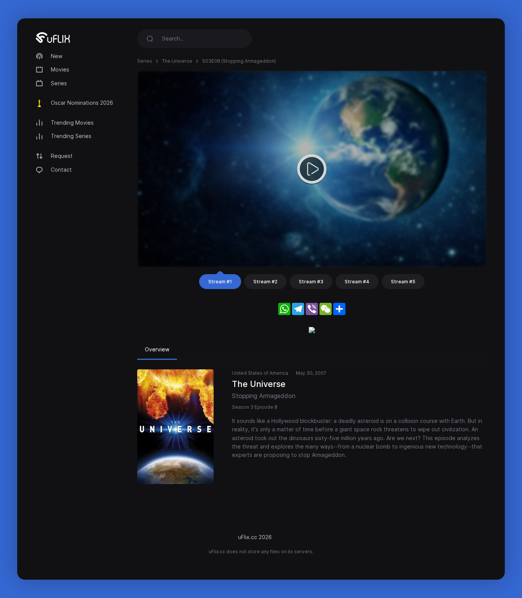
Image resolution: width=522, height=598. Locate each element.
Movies (60, 69)
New (56, 56)
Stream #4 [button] (357, 281)
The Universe (177, 61)
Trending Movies (72, 122)
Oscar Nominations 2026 (82, 102)
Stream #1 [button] (220, 281)
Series (59, 83)
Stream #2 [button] (265, 281)
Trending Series (71, 136)
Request (62, 156)
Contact (61, 169)
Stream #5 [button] (403, 281)
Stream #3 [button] (311, 281)
